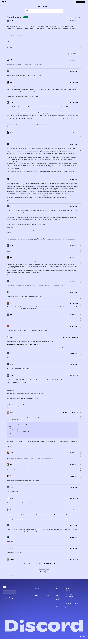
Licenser (68, 601)
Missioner (57, 604)
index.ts (11, 314)
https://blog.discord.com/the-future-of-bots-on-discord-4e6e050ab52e (36, 468)
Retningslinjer (69, 596)
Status (35, 592)
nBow (11, 475)
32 (80, 47)
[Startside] (6, 2)
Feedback (37, 2)
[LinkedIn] (11, 47)
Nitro (35, 590)
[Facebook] (7, 47)
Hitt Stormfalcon (14, 509)
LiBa (11, 464)
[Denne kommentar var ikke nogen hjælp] (80, 64)
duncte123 (12, 292)
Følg (76, 17)
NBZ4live (12, 337)
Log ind (8, 575)
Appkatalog (36, 595)
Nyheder (47, 595)
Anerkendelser (69, 598)
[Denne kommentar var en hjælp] (80, 59)
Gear (11, 82)
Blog (56, 592)
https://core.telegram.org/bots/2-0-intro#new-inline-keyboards (22, 344)
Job (45, 590)
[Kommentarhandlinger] (80, 66)
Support (57, 588)
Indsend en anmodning (46, 2)
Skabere (57, 597)
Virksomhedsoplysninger (72, 603)
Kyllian (11, 20)
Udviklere (57, 601)
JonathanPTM (13, 364)
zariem (11, 132)
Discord (39, 6)
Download (36, 588)
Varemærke (47, 592)
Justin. (11, 59)
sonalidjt (12, 548)
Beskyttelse (58, 590)
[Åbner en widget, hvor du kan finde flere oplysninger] (83, 636)
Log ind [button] (80, 2)
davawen (12, 498)
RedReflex (12, 559)
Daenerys (12, 144)
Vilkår (67, 588)
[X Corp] (9, 47)
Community (58, 599)
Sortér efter (73, 53)
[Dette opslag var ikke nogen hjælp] (80, 25)
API (49, 6)
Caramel (12, 452)
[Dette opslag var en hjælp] (80, 21)
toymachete (12, 325)
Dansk (5, 591)
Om (45, 588)
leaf (11, 303)
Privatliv (68, 590)
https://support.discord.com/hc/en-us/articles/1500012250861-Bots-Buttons (39, 563)
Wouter (11, 71)
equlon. (11, 536)
